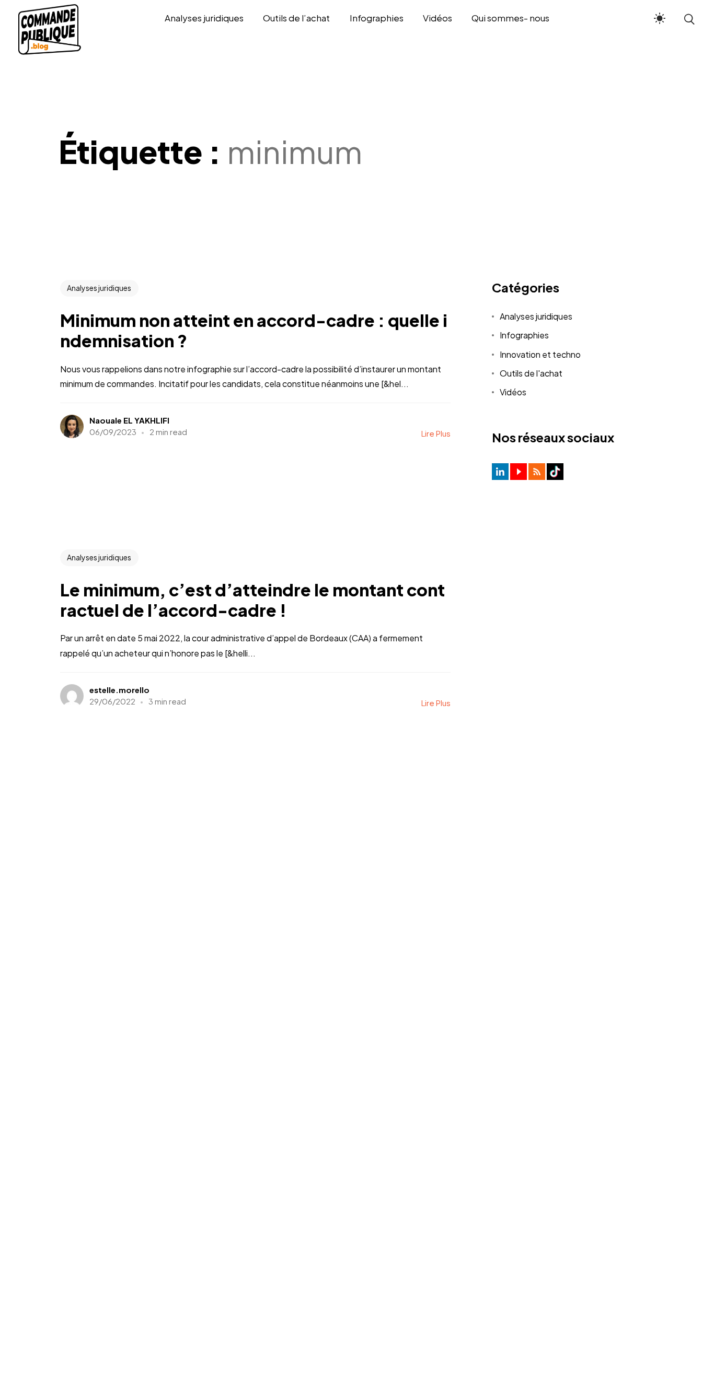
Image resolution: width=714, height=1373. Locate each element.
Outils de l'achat (531, 373)
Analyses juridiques (99, 287)
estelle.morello (119, 690)
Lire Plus (436, 433)
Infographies (524, 335)
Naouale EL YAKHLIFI (129, 420)
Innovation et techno (540, 354)
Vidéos (513, 391)
